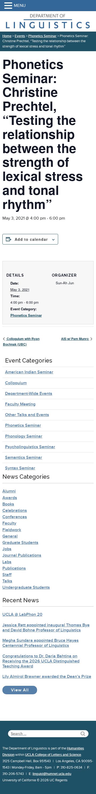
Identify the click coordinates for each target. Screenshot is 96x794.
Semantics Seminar (23, 457)
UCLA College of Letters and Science (53, 755)
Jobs (6, 549)
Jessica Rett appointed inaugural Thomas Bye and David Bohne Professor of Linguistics (46, 627)
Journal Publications (21, 555)
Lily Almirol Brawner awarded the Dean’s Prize (46, 676)
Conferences (14, 516)
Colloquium (16, 383)
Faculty (9, 523)
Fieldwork (11, 529)
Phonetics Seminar (42, 36)
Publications (14, 568)
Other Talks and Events (27, 414)
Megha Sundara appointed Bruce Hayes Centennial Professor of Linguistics (40, 643)
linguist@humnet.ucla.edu (52, 774)
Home (6, 36)
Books (8, 504)
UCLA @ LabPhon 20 (22, 614)
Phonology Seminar (23, 436)
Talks (7, 581)
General (10, 536)
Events (20, 36)
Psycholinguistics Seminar (30, 446)
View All (24, 689)
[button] (9, 6)
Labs (6, 562)
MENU (20, 5)
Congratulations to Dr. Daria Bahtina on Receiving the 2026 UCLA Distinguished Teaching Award (40, 661)
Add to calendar (31, 239)
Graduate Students (20, 542)
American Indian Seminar (29, 372)
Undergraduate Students (26, 587)
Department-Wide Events (28, 393)
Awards (9, 497)
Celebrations (14, 510)
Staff (6, 574)
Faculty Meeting (20, 404)
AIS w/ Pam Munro (75, 338)
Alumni (9, 491)
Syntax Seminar (20, 468)
